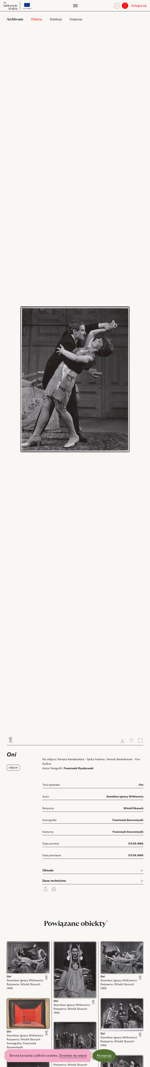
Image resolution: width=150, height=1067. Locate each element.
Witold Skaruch (133, 808)
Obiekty (36, 19)
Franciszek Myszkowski (79, 768)
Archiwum (15, 19)
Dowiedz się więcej (73, 1055)
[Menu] (75, 6)
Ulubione (76, 19)
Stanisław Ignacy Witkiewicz (124, 796)
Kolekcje (56, 19)
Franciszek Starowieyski (127, 820)
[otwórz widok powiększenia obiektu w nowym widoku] (75, 379)
